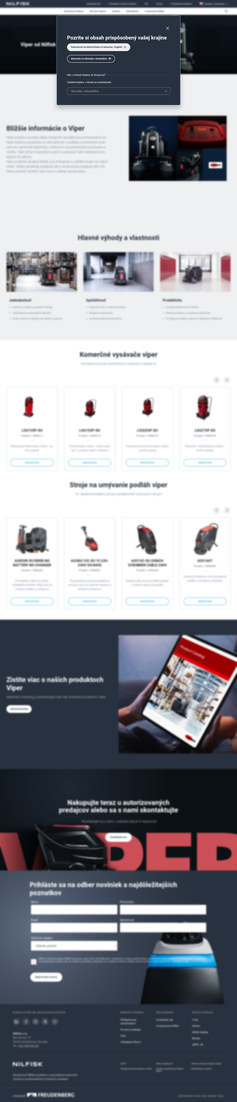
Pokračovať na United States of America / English (96, 47)
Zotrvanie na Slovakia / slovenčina (89, 58)
